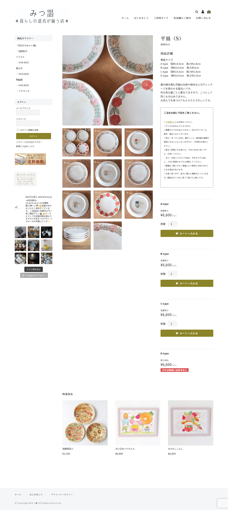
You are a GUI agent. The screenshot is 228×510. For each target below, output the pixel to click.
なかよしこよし (175, 448)
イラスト (20, 56)
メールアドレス (23, 108)
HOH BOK (24, 73)
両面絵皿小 (67, 448)
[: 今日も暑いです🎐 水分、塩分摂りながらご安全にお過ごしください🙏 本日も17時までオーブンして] (20, 232)
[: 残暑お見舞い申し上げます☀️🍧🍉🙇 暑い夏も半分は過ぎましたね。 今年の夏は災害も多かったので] (33, 232)
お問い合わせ (203, 18)
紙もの (19, 68)
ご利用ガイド (161, 18)
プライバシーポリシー (62, 494)
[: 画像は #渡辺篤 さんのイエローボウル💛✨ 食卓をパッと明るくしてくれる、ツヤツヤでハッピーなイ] (46, 245)
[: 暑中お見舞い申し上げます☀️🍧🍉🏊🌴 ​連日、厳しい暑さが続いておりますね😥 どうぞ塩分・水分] (20, 245)
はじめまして (141, 18)
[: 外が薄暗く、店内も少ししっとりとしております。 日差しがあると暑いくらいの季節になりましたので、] (33, 258)
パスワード (21, 118)
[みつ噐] (42, 21)
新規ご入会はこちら (25, 146)
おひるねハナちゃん (125, 448)
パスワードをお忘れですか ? (29, 142)
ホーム (125, 18)
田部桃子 (23, 51)
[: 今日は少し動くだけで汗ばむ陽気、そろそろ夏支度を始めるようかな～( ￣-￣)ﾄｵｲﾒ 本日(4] (46, 258)
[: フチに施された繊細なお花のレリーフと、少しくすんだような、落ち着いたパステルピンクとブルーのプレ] (33, 245)
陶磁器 (19, 79)
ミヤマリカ (24, 91)
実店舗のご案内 (182, 18)
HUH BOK (24, 62)
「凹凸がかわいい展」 (27, 45)
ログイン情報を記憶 (29, 129)
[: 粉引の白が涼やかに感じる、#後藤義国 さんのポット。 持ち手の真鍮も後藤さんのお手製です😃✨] (46, 232)
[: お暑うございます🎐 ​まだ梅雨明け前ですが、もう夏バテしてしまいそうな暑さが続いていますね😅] (20, 258)
